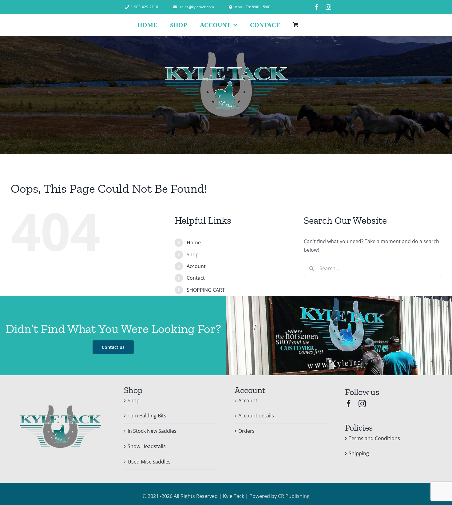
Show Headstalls (147, 446)
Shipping (359, 453)
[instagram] (328, 7)
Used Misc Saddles (149, 461)
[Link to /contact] (230, 7)
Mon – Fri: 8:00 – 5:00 (252, 7)
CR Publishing (294, 496)
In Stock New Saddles (152, 431)
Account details (256, 415)
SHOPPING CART (206, 289)
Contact (196, 277)
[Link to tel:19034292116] (127, 7)
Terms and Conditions (374, 438)
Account (196, 266)
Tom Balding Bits (147, 415)
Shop (193, 254)
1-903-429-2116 (144, 7)
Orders (246, 431)
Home (194, 242)
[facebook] (316, 7)
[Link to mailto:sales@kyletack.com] (175, 7)
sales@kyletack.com (197, 7)
